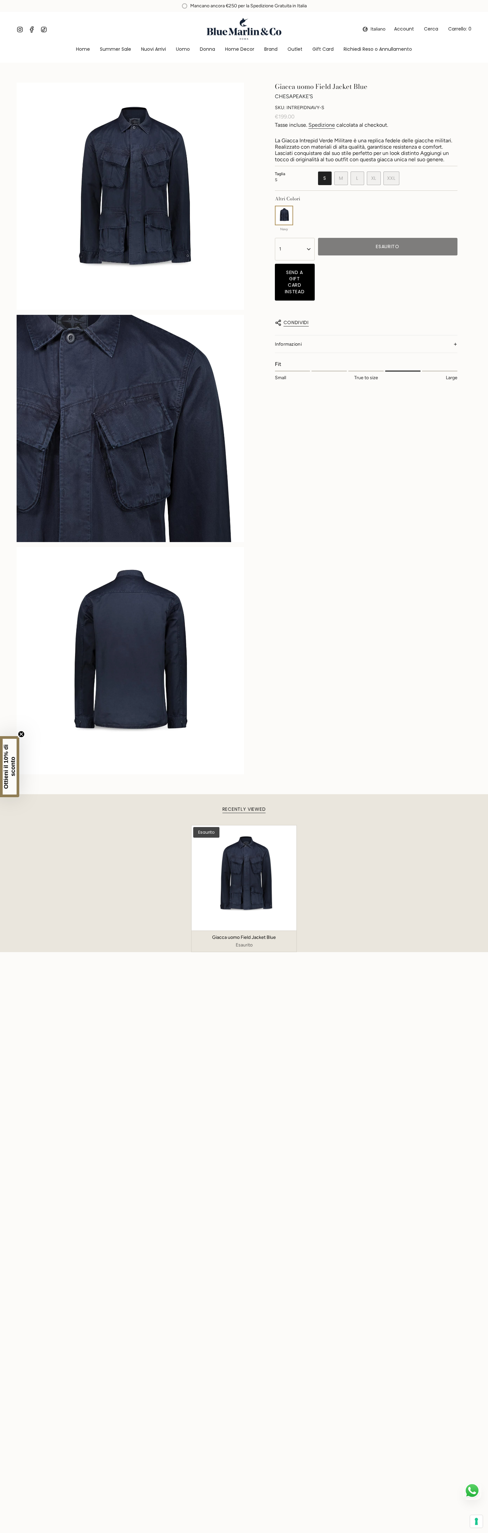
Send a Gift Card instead (295, 282)
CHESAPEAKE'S (294, 96)
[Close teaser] (21, 734)
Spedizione (321, 125)
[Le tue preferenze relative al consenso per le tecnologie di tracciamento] (476, 1521)
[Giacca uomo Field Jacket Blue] (244, 878)
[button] (183, 49)
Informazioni (288, 344)
